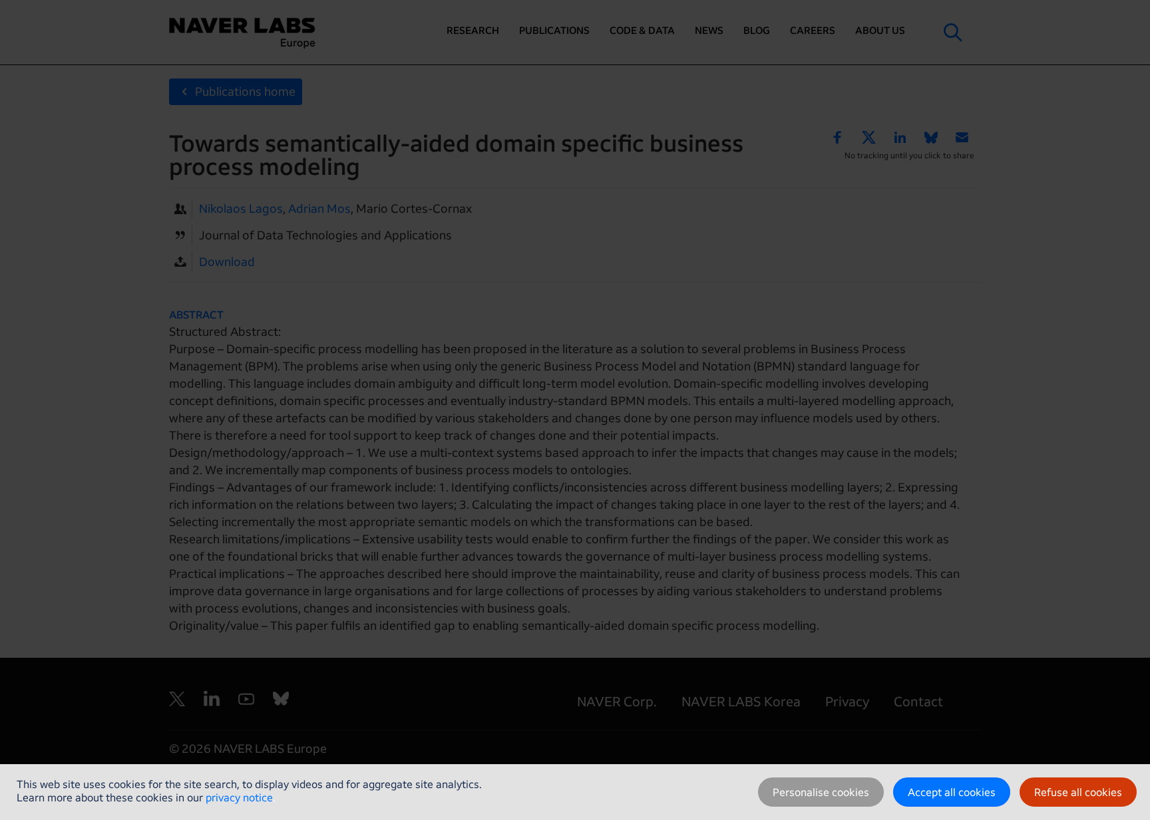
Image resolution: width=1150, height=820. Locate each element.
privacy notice (239, 797)
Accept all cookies (952, 792)
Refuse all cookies (1078, 792)
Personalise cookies (821, 792)
